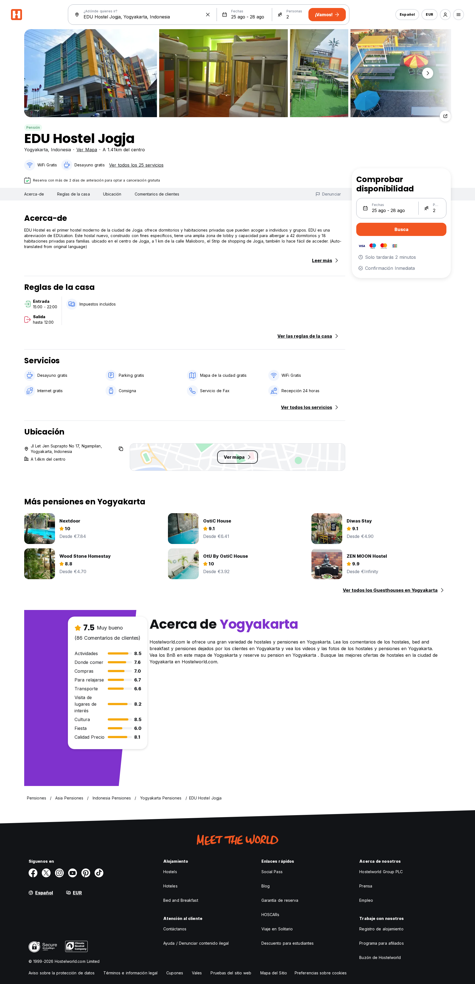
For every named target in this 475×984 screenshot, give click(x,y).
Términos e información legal (130, 973)
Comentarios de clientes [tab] (157, 194)
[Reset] (207, 14)
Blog (265, 886)
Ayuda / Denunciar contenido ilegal (196, 943)
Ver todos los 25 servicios (136, 165)
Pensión (33, 127)
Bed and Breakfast (180, 900)
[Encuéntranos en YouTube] (72, 872)
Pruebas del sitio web (231, 973)
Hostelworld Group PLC (381, 871)
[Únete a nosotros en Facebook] (33, 872)
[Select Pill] (445, 14)
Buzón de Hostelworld (380, 957)
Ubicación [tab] (112, 194)
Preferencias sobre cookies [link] (321, 973)
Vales (197, 973)
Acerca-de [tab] (34, 194)
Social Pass (272, 871)
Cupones (174, 973)
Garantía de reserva (280, 900)
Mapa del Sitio (273, 973)
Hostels (170, 871)
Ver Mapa (86, 149)
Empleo (366, 900)
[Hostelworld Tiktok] (99, 872)
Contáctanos (174, 929)
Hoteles (170, 886)
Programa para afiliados (381, 943)
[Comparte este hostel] (445, 116)
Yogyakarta (36, 149)
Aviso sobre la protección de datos (62, 973)
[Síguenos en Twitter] (46, 872)
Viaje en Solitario (277, 929)
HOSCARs (270, 914)
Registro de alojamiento (381, 929)
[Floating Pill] (427, 73)
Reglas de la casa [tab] (73, 194)
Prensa (365, 886)
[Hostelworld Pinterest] (85, 872)
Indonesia (61, 149)
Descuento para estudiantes (287, 943)
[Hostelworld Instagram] (59, 872)
